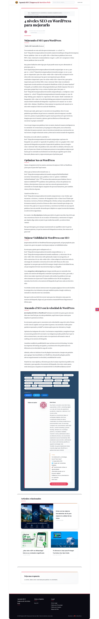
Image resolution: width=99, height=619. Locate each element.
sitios (44, 74)
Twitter (36, 395)
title (48, 55)
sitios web (28, 385)
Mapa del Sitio (55, 609)
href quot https (28, 377)
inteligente (69, 125)
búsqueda (45, 101)
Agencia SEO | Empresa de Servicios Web (34, 2)
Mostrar (41, 46)
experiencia (47, 97)
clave (36, 55)
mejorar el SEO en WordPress (63, 165)
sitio (70, 101)
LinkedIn (44, 395)
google (63, 142)
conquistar (38, 366)
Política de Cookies (56, 607)
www (34, 53)
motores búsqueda (48, 380)
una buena (51, 345)
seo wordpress (57, 383)
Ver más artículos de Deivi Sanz (59, 483)
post (59, 69)
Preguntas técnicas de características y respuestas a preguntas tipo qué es (46, 12)
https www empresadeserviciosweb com (34, 380)
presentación (61, 184)
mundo (46, 84)
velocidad (54, 308)
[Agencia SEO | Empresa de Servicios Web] (16, 2)
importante (32, 74)
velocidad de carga (57, 322)
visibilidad (63, 177)
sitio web (65, 383)
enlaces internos (41, 288)
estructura (63, 254)
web (48, 74)
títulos (26, 184)
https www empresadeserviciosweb (60, 377)
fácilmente (44, 152)
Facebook (28, 395)
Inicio (29, 12)
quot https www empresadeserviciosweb (43, 383)
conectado (39, 579)
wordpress (66, 92)
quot (30, 69)
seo (67, 69)
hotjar (59, 92)
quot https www (29, 383)
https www (48, 377)
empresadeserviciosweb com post (54, 375)
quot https (66, 380)
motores (41, 198)
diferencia (27, 348)
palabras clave (58, 380)
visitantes (39, 290)
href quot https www (38, 377)
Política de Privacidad (56, 605)
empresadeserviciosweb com (39, 375)
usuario (56, 97)
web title (34, 385)
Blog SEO (80, 2)
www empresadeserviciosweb (45, 385)
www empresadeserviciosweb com (62, 385)
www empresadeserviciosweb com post (33, 388)
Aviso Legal (54, 603)
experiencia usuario (68, 375)
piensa (33, 116)
